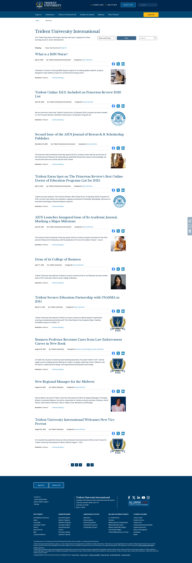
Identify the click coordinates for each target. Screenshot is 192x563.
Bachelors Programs (64, 522)
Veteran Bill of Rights (114, 530)
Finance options (88, 520)
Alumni (136, 534)
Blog (35, 532)
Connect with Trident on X (118, 64)
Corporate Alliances (40, 534)
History (36, 527)
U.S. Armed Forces (113, 518)
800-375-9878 (112, 5)
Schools (60, 530)
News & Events (38, 530)
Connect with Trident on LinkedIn (123, 64)
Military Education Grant (115, 525)
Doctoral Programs (64, 518)
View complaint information (146, 545)
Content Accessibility (94, 555)
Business (78, 349)
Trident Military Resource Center (118, 532)
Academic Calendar (64, 534)
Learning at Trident (39, 525)
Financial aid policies (90, 522)
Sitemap (36, 504)
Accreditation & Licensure (41, 518)
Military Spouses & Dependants (118, 522)
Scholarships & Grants (90, 527)
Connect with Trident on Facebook (113, 64)
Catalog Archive (126, 555)
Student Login (97, 5)
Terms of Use (75, 555)
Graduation (137, 532)
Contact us (37, 497)
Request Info (128, 5)
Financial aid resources (91, 525)
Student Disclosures (140, 527)
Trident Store (138, 522)
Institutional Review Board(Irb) (143, 525)
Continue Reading (57, 78)
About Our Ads (105, 555)
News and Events (87, 60)
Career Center (138, 518)
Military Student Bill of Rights (117, 527)
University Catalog (64, 532)
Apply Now (151, 15)
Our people (37, 522)
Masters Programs (64, 520)
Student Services (139, 520)
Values (36, 520)
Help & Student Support (41, 502)
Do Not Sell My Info (115, 555)
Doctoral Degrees (87, 349)
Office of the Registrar (140, 530)
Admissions (87, 518)
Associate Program (64, 525)
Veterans (111, 520)
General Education (64, 527)
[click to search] (154, 38)
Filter (126, 38)
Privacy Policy (84, 555)
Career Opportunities (40, 499)
